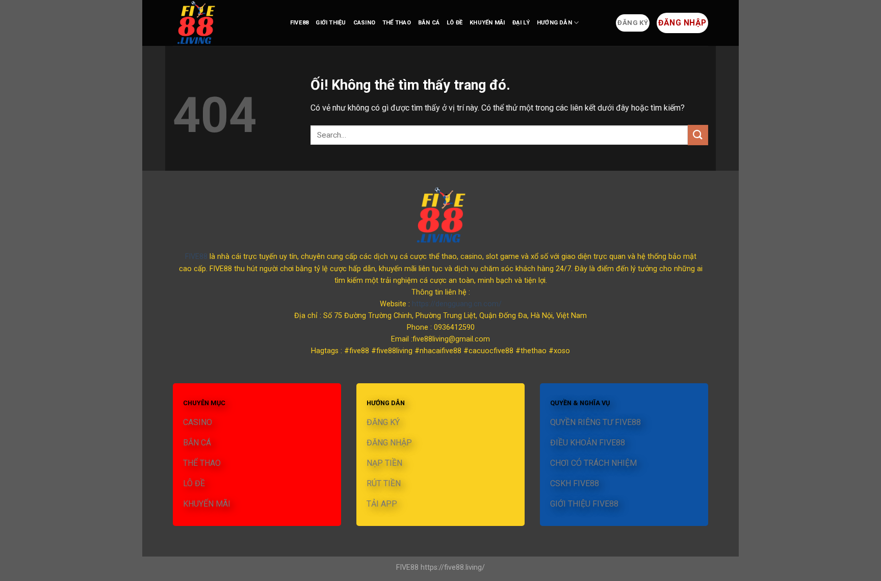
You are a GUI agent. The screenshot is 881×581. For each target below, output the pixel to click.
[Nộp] (698, 135)
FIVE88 (299, 22)
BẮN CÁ (428, 22)
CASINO (364, 22)
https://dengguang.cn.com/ (457, 304)
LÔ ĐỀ (454, 22)
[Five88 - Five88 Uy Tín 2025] (224, 23)
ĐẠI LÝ (521, 22)
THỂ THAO (396, 22)
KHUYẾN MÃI (487, 22)
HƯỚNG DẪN (554, 22)
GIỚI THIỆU (331, 22)
